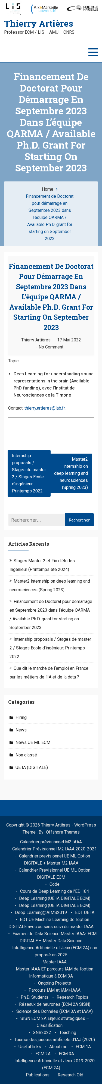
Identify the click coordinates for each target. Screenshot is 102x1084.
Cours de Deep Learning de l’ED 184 (54, 891)
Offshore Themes (63, 832)
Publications (38, 1074)
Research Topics (72, 997)
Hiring (21, 717)
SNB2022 (42, 1032)
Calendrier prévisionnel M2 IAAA (51, 841)
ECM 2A (43, 1053)
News (21, 730)
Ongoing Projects (54, 983)
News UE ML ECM (33, 742)
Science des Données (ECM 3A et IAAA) (54, 1011)
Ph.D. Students (34, 997)
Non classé (26, 755)
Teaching (67, 1032)
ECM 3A (66, 1053)
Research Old (70, 1074)
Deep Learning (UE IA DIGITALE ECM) (54, 898)
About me (58, 1046)
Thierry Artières (38, 23)
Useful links (29, 1046)
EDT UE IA (84, 912)
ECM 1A (83, 1046)
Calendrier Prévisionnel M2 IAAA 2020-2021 (54, 849)
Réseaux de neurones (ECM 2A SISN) (54, 1004)
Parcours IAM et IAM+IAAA (55, 990)
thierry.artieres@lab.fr (44, 408)
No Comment (51, 347)
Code (55, 884)
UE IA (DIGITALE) (32, 767)
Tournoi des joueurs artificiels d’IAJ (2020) (54, 1039)
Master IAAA (54, 961)
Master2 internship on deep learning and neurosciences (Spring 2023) (71, 473)
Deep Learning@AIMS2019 (41, 912)
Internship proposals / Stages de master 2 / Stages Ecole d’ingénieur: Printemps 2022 (29, 473)
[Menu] (93, 52)
